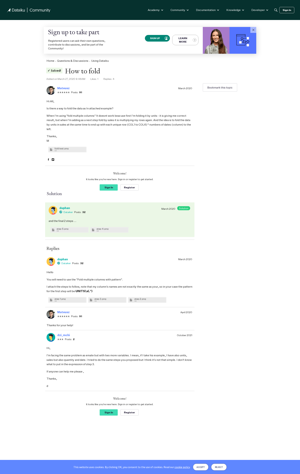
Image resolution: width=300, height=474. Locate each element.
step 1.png (60, 299)
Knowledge (233, 10)
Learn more (182, 40)
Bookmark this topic (220, 87)
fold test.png (62, 148)
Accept (201, 467)
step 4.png (103, 229)
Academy (154, 10)
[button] (253, 30)
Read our (177, 467)
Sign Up (155, 38)
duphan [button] (64, 208)
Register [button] (129, 187)
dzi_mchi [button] (63, 335)
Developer (258, 10)
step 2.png (140, 299)
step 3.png (100, 299)
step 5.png (62, 229)
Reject (219, 467)
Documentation (206, 10)
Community (177, 10)
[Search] (276, 10)
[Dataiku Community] (28, 10)
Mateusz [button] (63, 88)
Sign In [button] (109, 187)
